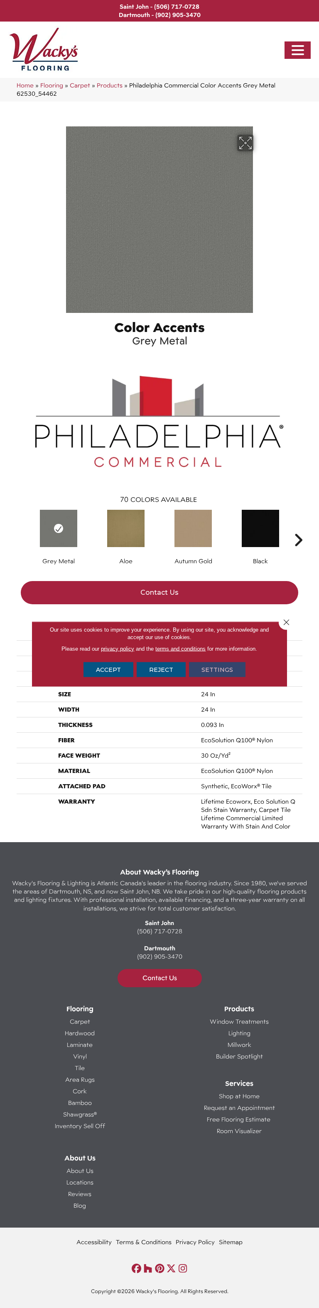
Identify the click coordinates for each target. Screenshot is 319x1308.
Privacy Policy (195, 1241)
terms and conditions (180, 649)
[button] (298, 50)
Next (298, 527)
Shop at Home (239, 1096)
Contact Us (159, 592)
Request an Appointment (239, 1107)
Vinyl (80, 1056)
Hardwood (80, 1033)
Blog (80, 1205)
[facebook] (136, 1269)
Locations (79, 1182)
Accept (108, 669)
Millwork (239, 1044)
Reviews (79, 1193)
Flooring (51, 85)
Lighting (239, 1033)
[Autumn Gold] (193, 528)
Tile (80, 1067)
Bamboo (80, 1102)
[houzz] (148, 1269)
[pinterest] (160, 1269)
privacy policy (117, 649)
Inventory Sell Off (80, 1125)
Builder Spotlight (239, 1056)
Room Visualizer (239, 1130)
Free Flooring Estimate (239, 1119)
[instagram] (183, 1269)
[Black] (260, 528)
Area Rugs (80, 1079)
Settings (217, 669)
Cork (80, 1091)
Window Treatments (239, 1021)
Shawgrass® (80, 1114)
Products (110, 85)
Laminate (80, 1044)
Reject (161, 669)
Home (25, 85)
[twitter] (171, 1269)
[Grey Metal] (58, 528)
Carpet (80, 85)
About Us (79, 1170)
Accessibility (94, 1241)
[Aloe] (126, 528)
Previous (21, 527)
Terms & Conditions (144, 1241)
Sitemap (231, 1241)
